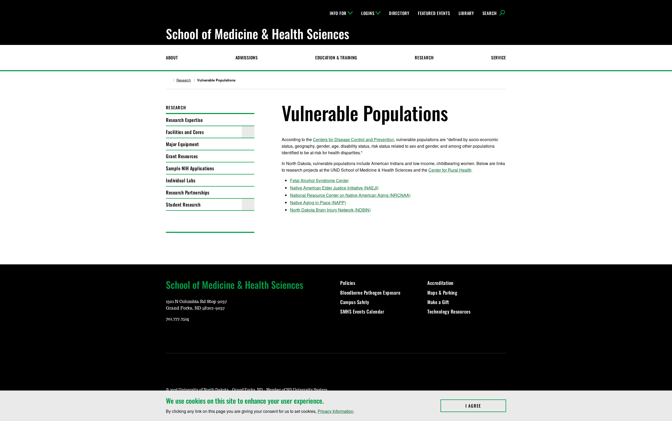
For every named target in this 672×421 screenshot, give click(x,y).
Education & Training (336, 57)
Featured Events (434, 13)
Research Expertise (184, 119)
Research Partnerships (187, 192)
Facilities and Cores (185, 132)
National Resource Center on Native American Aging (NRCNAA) (350, 195)
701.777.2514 (177, 319)
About (172, 57)
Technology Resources (448, 311)
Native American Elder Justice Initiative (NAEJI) (334, 188)
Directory (399, 13)
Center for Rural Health (449, 170)
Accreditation (440, 282)
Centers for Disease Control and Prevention (353, 139)
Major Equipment (182, 144)
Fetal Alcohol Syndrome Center (319, 180)
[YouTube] (169, 334)
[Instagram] (182, 334)
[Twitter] (207, 334)
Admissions (246, 57)
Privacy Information (335, 411)
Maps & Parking (442, 292)
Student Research (183, 204)
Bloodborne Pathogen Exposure (370, 292)
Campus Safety (354, 302)
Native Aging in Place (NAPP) (318, 202)
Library (466, 13)
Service (498, 57)
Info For (338, 13)
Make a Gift (438, 302)
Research (424, 57)
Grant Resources (182, 156)
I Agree (485, 406)
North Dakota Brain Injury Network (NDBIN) (330, 210)
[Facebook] (194, 334)
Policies (347, 282)
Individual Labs (181, 180)
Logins (367, 13)
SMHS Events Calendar (362, 311)
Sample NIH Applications (190, 168)
